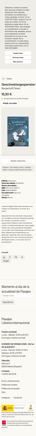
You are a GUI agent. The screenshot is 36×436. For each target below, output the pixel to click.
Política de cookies (9, 385)
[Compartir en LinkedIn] (22, 257)
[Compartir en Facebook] (16, 257)
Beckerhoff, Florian (11, 88)
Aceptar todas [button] (18, 53)
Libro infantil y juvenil (16, 167)
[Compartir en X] (10, 257)
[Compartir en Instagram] (5, 257)
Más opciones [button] (18, 62)
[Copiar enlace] (6, 261)
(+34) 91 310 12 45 (9, 374)
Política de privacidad (10, 388)
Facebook (18, 397)
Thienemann (12, 181)
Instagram (6, 397)
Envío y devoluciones (10, 381)
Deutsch (5, 167)
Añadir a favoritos (18, 161)
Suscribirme (8, 302)
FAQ (3, 392)
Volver (9, 79)
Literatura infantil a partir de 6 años (19, 170)
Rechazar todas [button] (18, 57)
